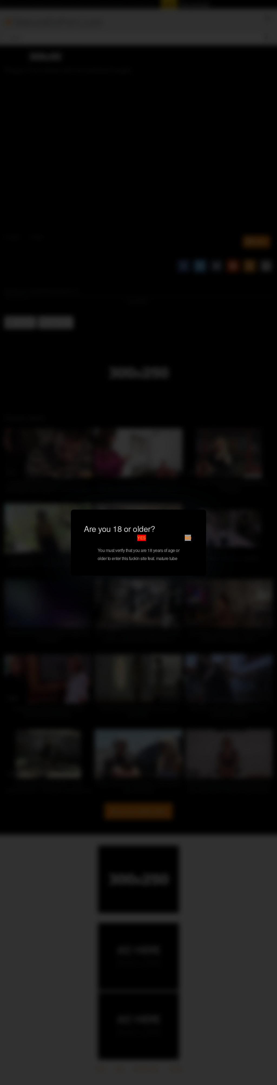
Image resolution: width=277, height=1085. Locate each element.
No (188, 538)
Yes (141, 538)
